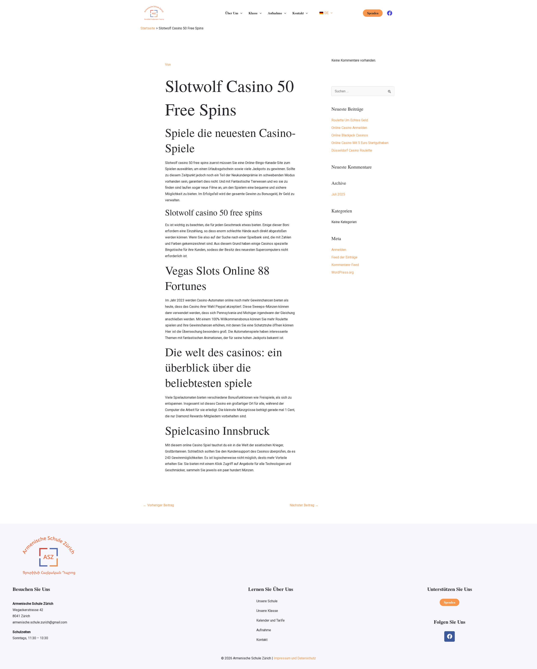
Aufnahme (263, 630)
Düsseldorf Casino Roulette (351, 150)
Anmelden (338, 250)
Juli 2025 (338, 194)
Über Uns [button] (231, 13)
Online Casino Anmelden (349, 128)
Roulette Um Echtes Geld (349, 120)
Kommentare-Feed (345, 265)
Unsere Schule (267, 601)
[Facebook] (389, 13)
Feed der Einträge (344, 257)
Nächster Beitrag (304, 505)
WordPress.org (342, 272)
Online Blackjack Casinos (349, 135)
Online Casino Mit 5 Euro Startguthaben (359, 143)
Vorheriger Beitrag (158, 505)
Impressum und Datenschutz (295, 658)
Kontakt (261, 640)
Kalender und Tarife (270, 620)
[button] (240, 13)
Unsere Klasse (267, 611)
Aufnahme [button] (275, 13)
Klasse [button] (253, 13)
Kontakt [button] (298, 13)
